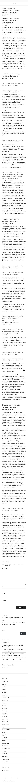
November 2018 (5, 743)
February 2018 (5, 759)
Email (3, 593)
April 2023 (4, 711)
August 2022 (5, 732)
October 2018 (5, 745)
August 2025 (5, 681)
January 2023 (5, 719)
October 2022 (5, 727)
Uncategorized (5, 770)
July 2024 (4, 684)
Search (3, 630)
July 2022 (4, 735)
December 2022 (5, 721)
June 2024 (4, 687)
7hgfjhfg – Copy (5, 642)
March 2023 (5, 713)
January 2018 (5, 762)
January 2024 (5, 700)
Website (4, 600)
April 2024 (4, 692)
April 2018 (4, 753)
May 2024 (4, 689)
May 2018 (4, 751)
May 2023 (4, 708)
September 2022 (6, 729)
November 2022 (5, 724)
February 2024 (5, 697)
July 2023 (4, 703)
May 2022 (4, 740)
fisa (14, 8)
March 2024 (5, 695)
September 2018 (6, 748)
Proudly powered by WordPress (8, 780)
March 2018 (4, 756)
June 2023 (4, 705)
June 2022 (4, 737)
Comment (4, 568)
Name (3, 586)
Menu (14, 3)
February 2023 (5, 716)
